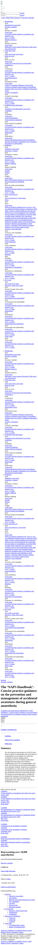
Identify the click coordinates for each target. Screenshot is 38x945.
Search (22, 13)
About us (8, 894)
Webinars (21, 85)
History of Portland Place (17, 927)
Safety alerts (9, 336)
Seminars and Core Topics (13, 89)
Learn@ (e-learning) (11, 85)
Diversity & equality (11, 142)
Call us (9, 879)
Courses (27, 85)
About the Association (16, 896)
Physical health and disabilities (14, 182)
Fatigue (7, 172)
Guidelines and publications (14, 105)
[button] (1, 6)
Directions (12, 871)
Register (17, 18)
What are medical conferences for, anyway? (19, 207)
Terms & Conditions (7, 930)
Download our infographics (13, 143)
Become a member (11, 27)
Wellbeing (8, 145)
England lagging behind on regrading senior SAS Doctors (19, 221)
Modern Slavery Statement (9, 932)
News (7, 200)
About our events (10, 63)
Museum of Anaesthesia (12, 916)
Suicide (7, 171)
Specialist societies (15, 907)
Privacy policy (27, 930)
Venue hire (8, 923)
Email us (13, 887)
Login (3, 18)
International (9, 311)
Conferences (9, 65)
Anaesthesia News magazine (27, 142)
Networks (25, 47)
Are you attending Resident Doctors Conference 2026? (21, 208)
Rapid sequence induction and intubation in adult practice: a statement (20, 223)
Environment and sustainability (15, 298)
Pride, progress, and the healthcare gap (17, 211)
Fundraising (13, 914)
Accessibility (18, 930)
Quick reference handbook (13, 120)
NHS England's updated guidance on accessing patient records (19, 226)
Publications (9, 132)
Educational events (11, 78)
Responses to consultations (13, 267)
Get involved (9, 909)
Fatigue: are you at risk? (25, 180)
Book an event (9, 56)
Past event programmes (23, 63)
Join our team (13, 905)
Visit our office (5, 871)
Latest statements (10, 242)
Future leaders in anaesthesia (27, 87)
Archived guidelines (11, 118)
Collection (12, 920)
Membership (9, 21)
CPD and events (10, 50)
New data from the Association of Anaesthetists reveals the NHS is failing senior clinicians (20, 214)
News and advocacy (11, 194)
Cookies (21, 932)
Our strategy (13, 898)
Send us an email (5, 887)
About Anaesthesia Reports (14, 140)
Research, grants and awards (14, 285)
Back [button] (3, 718)
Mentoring (8, 47)
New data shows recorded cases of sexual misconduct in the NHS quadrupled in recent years (20, 218)
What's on (12, 918)
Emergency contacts (11, 151)
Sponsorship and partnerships (14, 324)
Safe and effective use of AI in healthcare (20, 212)
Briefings (8, 254)
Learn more (8, 32)
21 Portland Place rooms (17, 925)
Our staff (12, 903)
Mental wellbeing (10, 163)
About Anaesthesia (29, 140)
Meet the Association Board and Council (22, 900)
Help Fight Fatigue (11, 180)
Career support (17, 47)
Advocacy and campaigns (13, 229)
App (14, 49)
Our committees (14, 901)
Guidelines (8, 111)
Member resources (11, 40)
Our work (8, 280)
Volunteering (13, 912)
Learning (12, 921)
